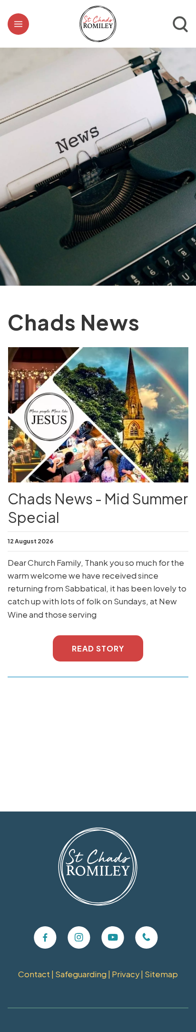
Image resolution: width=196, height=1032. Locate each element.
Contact (34, 974)
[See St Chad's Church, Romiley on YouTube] (112, 937)
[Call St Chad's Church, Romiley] (146, 937)
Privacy (125, 974)
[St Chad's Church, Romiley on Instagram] (79, 937)
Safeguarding (81, 974)
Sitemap (161, 974)
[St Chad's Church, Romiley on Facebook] (45, 937)
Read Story (98, 648)
